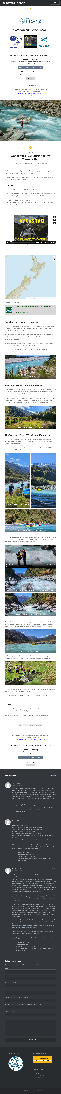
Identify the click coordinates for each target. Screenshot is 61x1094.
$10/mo (33, 67)
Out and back (39, 725)
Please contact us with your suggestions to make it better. (30, 94)
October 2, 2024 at (17, 785)
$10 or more (30, 78)
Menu (56, 2)
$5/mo (27, 67)
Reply (54, 783)
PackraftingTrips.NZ (13, 2)
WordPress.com (42, 1090)
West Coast (30, 152)
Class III (26, 725)
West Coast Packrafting (44, 306)
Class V (32, 725)
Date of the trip (10, 982)
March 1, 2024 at (16, 822)
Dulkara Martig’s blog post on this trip (21, 695)
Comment (8, 1019)
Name (7, 968)
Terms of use (36, 1073)
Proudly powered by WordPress (22, 1090)
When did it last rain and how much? (16, 997)
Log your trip (51, 775)
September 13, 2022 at (18, 870)
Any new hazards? (10, 1011)
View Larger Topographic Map (12, 302)
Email (7, 975)
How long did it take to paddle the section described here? (23, 1004)
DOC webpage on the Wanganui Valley (18, 398)
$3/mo (20, 67)
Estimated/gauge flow (12, 990)
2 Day (20, 725)
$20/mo (40, 67)
